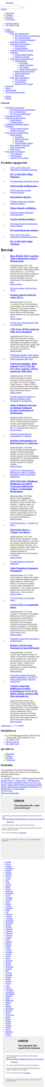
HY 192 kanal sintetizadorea (25, 40)
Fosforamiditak (20, 82)
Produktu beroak (7, 780)
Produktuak (10, 32)
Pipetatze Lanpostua (22, 57)
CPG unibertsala (21, 80)
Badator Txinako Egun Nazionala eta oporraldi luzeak (24, 646)
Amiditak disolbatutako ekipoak (21, 50)
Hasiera (8, 29)
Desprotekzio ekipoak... (21, 197)
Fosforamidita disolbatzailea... (24, 186)
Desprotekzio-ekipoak (18, 42)
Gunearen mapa (20, 780)
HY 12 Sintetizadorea (22, 38)
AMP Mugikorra (33, 780)
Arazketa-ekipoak (21, 48)
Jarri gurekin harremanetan (15, 92)
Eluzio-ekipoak (20, 46)
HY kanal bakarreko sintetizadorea (27, 36)
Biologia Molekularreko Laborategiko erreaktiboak (19, 787)
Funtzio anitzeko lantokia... (23, 219)
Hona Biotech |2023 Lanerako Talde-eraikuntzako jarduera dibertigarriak (24, 258)
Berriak (8, 88)
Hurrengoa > (7, 726)
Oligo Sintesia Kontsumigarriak (21, 59)
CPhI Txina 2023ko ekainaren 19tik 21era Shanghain (24, 330)
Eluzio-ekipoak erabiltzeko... (23, 208)
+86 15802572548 (12, 744)
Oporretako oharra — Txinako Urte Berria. (20, 530)
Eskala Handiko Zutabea (28, 69)
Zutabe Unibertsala (26, 65)
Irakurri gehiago (16, 284)
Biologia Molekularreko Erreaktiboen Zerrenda (25, 785)
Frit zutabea (23, 63)
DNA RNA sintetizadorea (19, 34)
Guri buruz (10, 86)
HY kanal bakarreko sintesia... (24, 230)
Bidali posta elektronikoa (10, 793)
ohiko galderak (11, 90)
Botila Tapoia (20, 76)
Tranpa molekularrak (22, 73)
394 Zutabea (23, 67)
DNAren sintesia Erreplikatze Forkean (15, 783)
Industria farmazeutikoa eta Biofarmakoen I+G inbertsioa (24, 441)
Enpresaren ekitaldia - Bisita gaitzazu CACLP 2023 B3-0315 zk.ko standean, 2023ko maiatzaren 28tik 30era (24, 367)
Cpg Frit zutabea (18, 789)
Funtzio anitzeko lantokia (24, 55)
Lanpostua (14, 53)
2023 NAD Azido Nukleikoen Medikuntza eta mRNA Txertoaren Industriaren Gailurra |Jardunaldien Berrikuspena (24, 486)
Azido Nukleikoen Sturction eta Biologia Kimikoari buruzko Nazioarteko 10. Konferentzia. (23, 409)
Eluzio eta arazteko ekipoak (20, 44)
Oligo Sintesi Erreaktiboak (19, 78)
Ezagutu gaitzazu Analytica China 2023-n (23, 296)
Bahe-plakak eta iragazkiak (24, 71)
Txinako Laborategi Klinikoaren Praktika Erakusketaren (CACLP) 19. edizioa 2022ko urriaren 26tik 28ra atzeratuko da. (24, 691)
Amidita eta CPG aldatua (24, 84)
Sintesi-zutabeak (21, 61)
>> (13, 726)
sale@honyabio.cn (12, 742)
